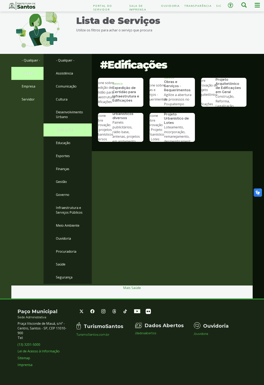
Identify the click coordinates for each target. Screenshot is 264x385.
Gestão (61, 181)
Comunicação (66, 86)
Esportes (63, 156)
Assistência (64, 73)
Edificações (64, 130)
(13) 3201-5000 (29, 344)
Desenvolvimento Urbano (69, 114)
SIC (219, 6)
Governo (62, 194)
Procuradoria (66, 251)
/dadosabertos (145, 333)
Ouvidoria (170, 6)
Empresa (28, 86)
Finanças (62, 169)
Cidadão (28, 73)
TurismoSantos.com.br (92, 334)
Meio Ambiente (67, 225)
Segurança (64, 277)
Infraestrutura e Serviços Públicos (69, 210)
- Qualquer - (31, 60)
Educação (63, 143)
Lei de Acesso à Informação (39, 351)
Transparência (198, 6)
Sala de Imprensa (137, 7)
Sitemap (24, 358)
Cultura (61, 99)
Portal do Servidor (102, 7)
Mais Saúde (132, 287)
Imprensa (25, 364)
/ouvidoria (201, 333)
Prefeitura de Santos (22, 6)
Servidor (28, 99)
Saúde (60, 264)
